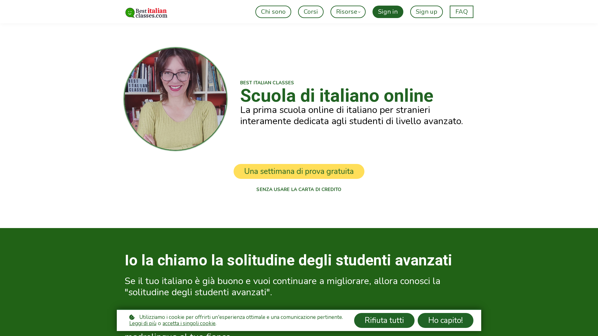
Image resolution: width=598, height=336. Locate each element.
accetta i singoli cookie (189, 323)
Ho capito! (445, 320)
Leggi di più (142, 323)
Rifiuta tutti (384, 320)
